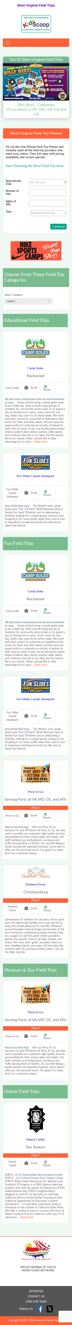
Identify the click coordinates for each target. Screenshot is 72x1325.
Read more (41, 442)
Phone (47, 390)
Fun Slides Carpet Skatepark (35, 476)
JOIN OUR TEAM (36, 1301)
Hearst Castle (35, 1139)
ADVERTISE (36, 1291)
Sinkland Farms (35, 884)
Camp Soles (35, 368)
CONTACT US (36, 1296)
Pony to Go (35, 791)
